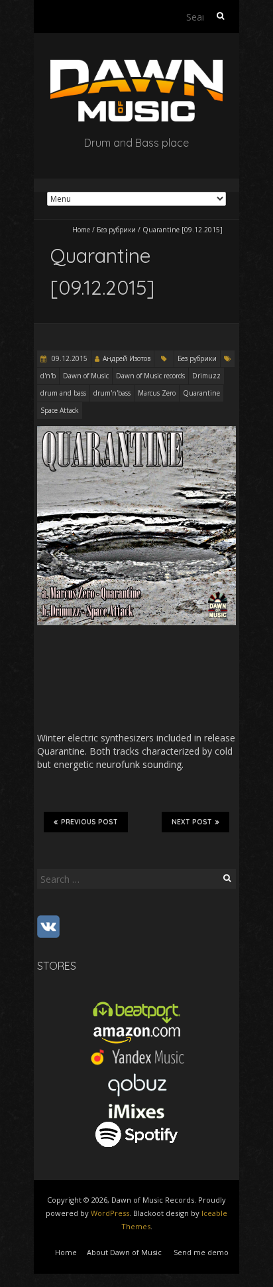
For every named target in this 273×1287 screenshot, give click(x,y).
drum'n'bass (112, 393)
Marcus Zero (157, 393)
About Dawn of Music (124, 1252)
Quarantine (201, 393)
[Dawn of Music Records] (136, 66)
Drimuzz (206, 375)
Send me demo (201, 1252)
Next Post (192, 822)
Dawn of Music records (150, 375)
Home (81, 229)
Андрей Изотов (126, 358)
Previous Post (89, 822)
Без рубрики (116, 229)
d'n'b (48, 375)
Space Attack (59, 410)
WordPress (110, 1213)
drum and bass (63, 393)
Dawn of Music (86, 375)
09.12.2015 (68, 358)
